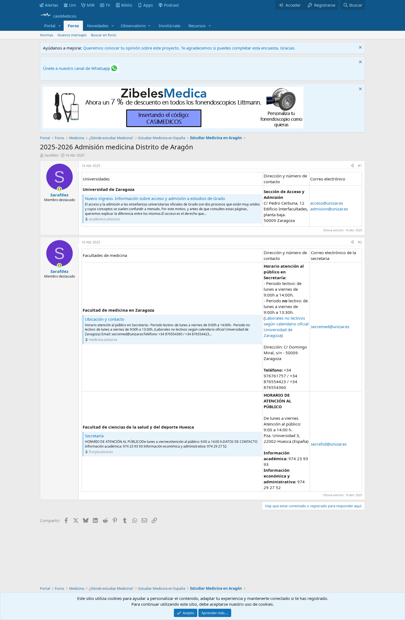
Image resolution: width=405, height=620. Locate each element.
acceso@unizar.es (326, 203)
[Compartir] (352, 166)
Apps (148, 5)
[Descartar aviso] (359, 48)
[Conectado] (59, 189)
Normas (46, 34)
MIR (90, 5)
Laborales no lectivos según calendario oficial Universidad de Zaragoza (286, 326)
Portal (49, 25)
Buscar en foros (103, 34)
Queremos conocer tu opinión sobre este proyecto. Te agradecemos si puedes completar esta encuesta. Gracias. (189, 48)
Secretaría (94, 435)
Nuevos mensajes (72, 34)
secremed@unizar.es (330, 326)
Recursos (197, 25)
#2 (360, 242)
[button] (60, 26)
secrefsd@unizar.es (329, 444)
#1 (360, 165)
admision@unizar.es (329, 209)
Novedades (97, 25)
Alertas (51, 5)
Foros (73, 25)
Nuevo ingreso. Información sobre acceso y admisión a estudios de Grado (155, 198)
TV (108, 5)
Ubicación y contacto (104, 319)
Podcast (171, 5)
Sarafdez (51, 155)
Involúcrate (169, 25)
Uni (72, 5)
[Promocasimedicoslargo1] (173, 126)
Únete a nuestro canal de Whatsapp (76, 68)
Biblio (126, 5)
